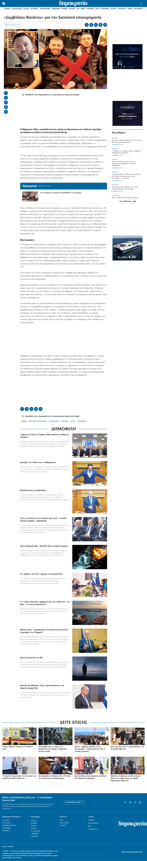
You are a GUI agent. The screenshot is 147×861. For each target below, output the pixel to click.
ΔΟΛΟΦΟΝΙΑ (54, 421)
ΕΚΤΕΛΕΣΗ (65, 421)
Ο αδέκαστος (92, 829)
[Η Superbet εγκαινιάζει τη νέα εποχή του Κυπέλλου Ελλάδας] (19, 765)
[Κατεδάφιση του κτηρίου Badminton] (55, 736)
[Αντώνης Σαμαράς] (89, 641)
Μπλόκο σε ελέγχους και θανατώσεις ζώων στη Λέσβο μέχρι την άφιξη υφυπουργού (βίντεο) (125, 778)
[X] (91, 25)
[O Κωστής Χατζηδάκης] (89, 696)
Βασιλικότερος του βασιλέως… (34, 490)
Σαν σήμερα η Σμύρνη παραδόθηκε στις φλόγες (61, 193)
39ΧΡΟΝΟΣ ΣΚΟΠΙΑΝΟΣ (37, 421)
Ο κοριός (91, 820)
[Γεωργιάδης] (89, 473)
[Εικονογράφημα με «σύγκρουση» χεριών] (89, 557)
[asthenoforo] (19, 736)
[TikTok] (135, 803)
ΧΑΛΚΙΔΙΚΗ (82, 421)
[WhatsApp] (100, 25)
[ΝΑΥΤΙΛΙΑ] (89, 613)
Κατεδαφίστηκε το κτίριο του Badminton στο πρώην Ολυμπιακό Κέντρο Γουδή (52, 749)
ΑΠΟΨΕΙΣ (115, 148)
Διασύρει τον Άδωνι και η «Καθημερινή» (38, 463)
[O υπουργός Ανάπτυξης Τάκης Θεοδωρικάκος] (55, 765)
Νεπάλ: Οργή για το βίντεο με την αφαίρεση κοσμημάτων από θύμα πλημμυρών (124, 163)
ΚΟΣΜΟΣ (115, 138)
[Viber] (96, 25)
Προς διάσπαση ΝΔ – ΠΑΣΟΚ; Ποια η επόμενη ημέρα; (44, 546)
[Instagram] (130, 803)
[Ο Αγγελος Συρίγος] (89, 501)
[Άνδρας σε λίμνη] (89, 668)
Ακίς (89, 826)
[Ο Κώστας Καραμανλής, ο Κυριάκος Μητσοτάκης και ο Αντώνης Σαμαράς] (89, 529)
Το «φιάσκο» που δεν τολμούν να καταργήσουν (41, 574)
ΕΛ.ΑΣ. (73, 421)
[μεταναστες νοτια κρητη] (91, 736)
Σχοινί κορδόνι (93, 823)
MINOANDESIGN (135, 852)
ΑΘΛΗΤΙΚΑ (115, 184)
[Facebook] (87, 25)
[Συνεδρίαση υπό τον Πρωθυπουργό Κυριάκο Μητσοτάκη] (89, 585)
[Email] (105, 25)
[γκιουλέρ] (89, 445)
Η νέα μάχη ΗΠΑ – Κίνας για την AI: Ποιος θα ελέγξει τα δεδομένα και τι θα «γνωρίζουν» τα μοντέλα (126, 176)
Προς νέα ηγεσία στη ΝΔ (31, 658)
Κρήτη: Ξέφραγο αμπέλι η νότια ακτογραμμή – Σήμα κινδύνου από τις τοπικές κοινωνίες (90, 749)
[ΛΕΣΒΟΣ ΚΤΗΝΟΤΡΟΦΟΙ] (128, 765)
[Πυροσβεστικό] (91, 765)
